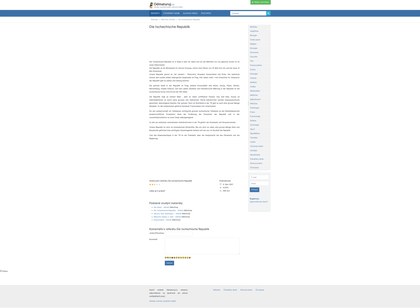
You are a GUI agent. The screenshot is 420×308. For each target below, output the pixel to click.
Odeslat (169, 263)
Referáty (155, 13)
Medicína (254, 95)
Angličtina (254, 31)
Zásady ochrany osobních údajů (162, 301)
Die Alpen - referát (161, 207)
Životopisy (206, 13)
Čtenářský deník (171, 13)
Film (252, 61)
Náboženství (255, 99)
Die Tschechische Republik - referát (168, 210)
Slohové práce (190, 13)
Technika (253, 138)
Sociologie (254, 125)
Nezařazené (255, 155)
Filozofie (253, 57)
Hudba (253, 86)
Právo (252, 112)
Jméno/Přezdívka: (156, 233)
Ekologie (253, 48)
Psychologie (255, 116)
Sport (252, 129)
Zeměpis (253, 150)
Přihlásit (254, 190)
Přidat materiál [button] (261, 2)
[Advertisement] (194, 45)
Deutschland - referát (162, 220)
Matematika (255, 91)
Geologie (254, 74)
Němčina (253, 103)
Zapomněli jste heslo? (259, 202)
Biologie (253, 35)
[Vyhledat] (268, 13)
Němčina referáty (168, 19)
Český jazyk (255, 40)
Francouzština (256, 65)
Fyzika (252, 69)
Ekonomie (254, 52)
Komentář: (153, 239)
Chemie (253, 78)
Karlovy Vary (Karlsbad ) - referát (167, 213)
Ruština (253, 120)
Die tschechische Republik (189, 19)
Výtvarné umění (256, 146)
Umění (252, 142)
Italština (253, 82)
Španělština (255, 133)
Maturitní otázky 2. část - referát (167, 217)
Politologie (254, 108)
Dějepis (253, 44)
